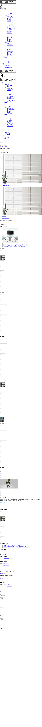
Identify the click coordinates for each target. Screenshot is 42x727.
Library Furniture (9, 55)
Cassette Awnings (9, 16)
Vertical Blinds (9, 25)
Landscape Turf (9, 13)
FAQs (5, 66)
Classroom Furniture (10, 51)
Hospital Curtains (9, 33)
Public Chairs (9, 49)
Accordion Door (7, 61)
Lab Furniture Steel (10, 36)
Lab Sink (8, 38)
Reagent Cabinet (9, 41)
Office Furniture (9, 44)
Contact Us (4, 68)
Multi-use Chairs (9, 48)
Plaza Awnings (9, 18)
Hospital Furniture (9, 52)
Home (3, 82)
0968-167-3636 (5, 563)
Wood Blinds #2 (5, 218)
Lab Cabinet (9, 39)
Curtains (6, 30)
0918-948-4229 (13, 559)
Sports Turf (8, 14)
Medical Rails (9, 106)
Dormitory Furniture (10, 53)
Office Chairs (9, 117)
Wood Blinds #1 (5, 185)
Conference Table (9, 118)
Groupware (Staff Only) (8, 67)
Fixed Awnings (9, 19)
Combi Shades (9, 94)
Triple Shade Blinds (10, 24)
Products (3, 11)
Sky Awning (9, 20)
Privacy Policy (2, 502)
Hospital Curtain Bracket (11, 105)
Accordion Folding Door (11, 28)
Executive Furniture (10, 45)
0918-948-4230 (5, 554)
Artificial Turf (7, 12)
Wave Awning (9, 21)
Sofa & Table (9, 50)
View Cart (2, 9)
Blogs (3, 63)
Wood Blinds (9, 27)
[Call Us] (2, 77)
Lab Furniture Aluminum (11, 37)
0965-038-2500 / (5, 559)
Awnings (6, 15)
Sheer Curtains (9, 32)
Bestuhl (8, 43)
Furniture (6, 42)
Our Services (7, 65)
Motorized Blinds (9, 29)
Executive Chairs (9, 47)
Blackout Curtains (9, 31)
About (3, 64)
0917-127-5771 (5, 552)
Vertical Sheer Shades (10, 26)
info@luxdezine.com (6, 565)
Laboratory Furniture (8, 35)
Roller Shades (9, 23)
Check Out (5, 9)
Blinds (6, 93)
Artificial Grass (7, 60)
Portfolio (3, 56)
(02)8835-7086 (6, 558)
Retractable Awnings (10, 17)
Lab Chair (8, 40)
